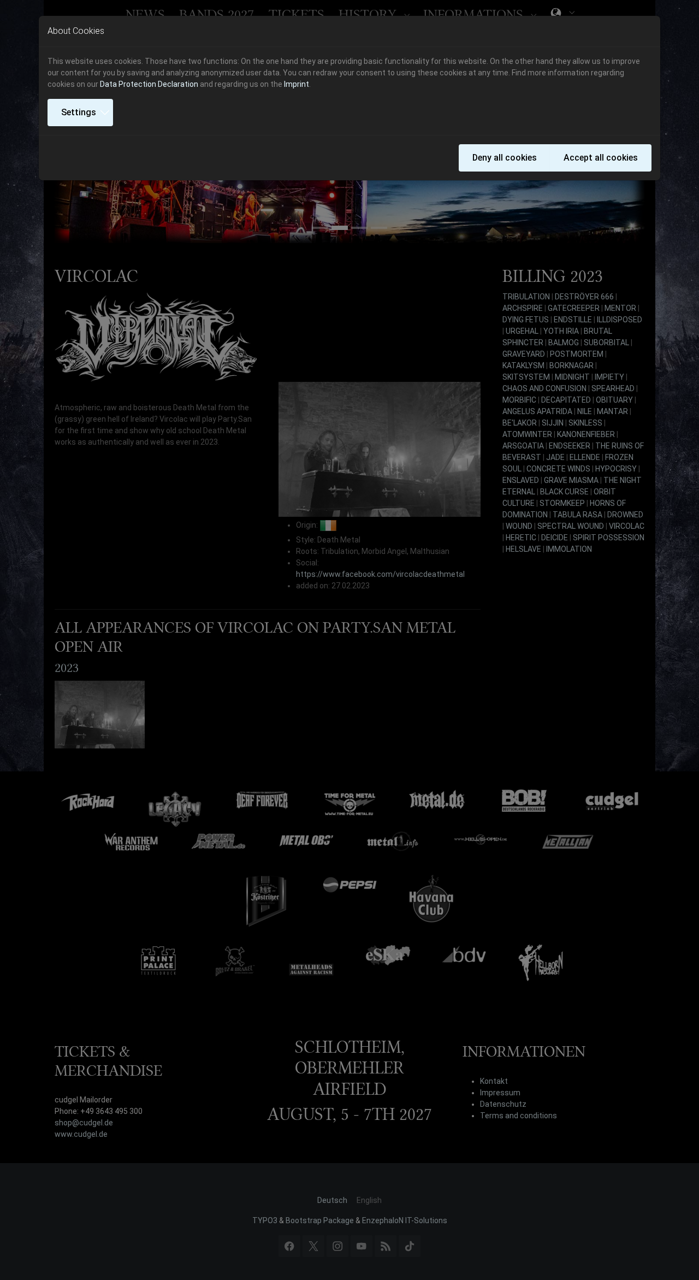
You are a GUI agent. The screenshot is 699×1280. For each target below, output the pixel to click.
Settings (78, 112)
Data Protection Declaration (149, 84)
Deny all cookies (504, 157)
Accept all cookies (601, 157)
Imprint (296, 84)
